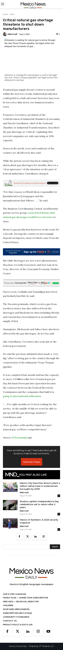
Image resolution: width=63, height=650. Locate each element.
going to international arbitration (22, 396)
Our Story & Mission (14, 594)
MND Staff (12, 34)
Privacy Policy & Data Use (18, 624)
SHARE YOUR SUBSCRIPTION (33, 597)
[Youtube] (48, 631)
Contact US (10, 621)
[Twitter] (27, 536)
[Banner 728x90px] (31, 282)
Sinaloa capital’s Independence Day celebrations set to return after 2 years (39, 504)
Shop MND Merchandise (16, 609)
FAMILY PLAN (10, 597)
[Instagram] (43, 536)
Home (5, 14)
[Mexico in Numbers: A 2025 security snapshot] (10, 523)
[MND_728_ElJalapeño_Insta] (31, 183)
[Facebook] (19, 536)
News (12, 14)
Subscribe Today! (31, 462)
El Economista (19, 437)
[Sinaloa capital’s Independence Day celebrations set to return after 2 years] (10, 505)
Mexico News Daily (18, 646)
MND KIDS (8, 601)
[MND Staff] (5, 34)
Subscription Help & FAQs (17, 613)
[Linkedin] (35, 536)
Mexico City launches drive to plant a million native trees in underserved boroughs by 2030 (40, 486)
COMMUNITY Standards (16, 617)
